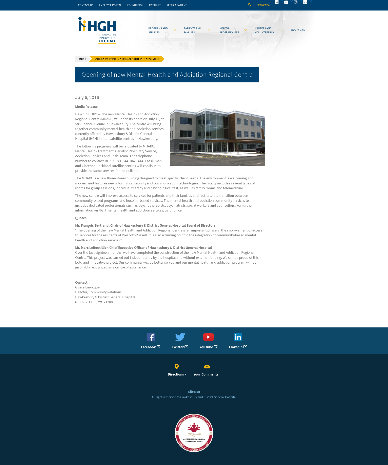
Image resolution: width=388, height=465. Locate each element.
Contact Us (85, 5)
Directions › (177, 374)
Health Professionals (229, 30)
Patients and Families (192, 30)
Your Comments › (207, 374)
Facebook (149, 347)
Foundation (135, 5)
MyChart (155, 5)
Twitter (178, 347)
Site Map (194, 391)
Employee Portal (110, 5)
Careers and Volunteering (264, 30)
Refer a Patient (177, 5)
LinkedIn (236, 347)
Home (82, 58)
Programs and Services (158, 30)
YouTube (207, 347)
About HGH (298, 30)
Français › (263, 5)
